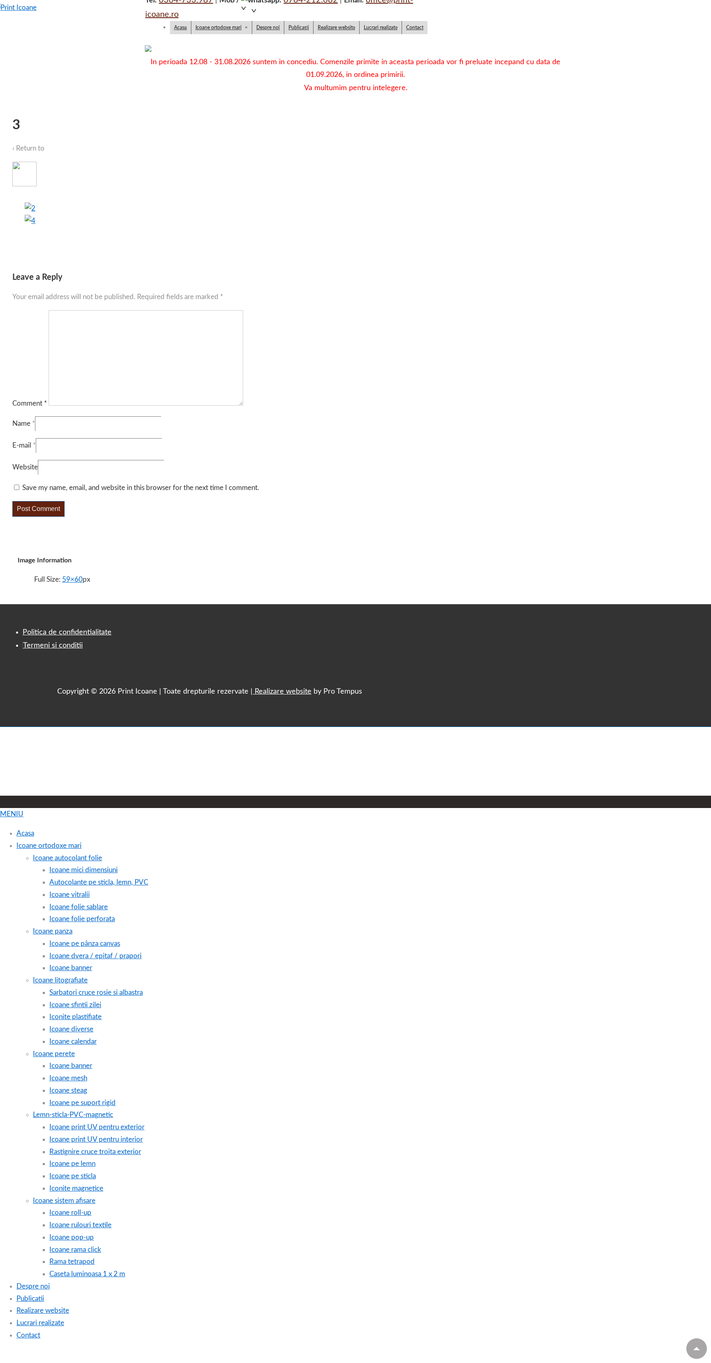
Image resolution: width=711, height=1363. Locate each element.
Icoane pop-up (71, 1237)
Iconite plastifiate (75, 1016)
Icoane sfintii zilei (75, 1004)
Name (21, 423)
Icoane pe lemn (72, 1163)
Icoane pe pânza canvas (84, 943)
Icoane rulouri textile (80, 1224)
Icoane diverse (71, 1029)
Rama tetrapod (72, 1261)
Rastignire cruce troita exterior (95, 1151)
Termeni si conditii (53, 645)
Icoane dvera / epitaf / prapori (95, 955)
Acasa (180, 27)
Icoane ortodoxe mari (218, 27)
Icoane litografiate (60, 980)
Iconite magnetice (76, 1188)
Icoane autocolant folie (67, 857)
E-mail (21, 445)
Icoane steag (68, 1090)
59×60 (72, 579)
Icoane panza (52, 931)
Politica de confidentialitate (67, 632)
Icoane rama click (75, 1249)
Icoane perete (54, 1053)
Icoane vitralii (69, 894)
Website (25, 467)
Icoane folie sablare (78, 906)
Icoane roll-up (70, 1212)
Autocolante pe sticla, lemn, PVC (98, 882)
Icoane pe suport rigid (82, 1102)
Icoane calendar (73, 1041)
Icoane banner (70, 967)
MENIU (11, 813)
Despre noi (268, 27)
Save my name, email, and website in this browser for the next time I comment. (140, 487)
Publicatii (298, 27)
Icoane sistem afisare (64, 1200)
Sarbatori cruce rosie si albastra (96, 992)
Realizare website (336, 27)
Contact (414, 27)
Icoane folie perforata (82, 918)
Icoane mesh (68, 1078)
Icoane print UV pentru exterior (96, 1127)
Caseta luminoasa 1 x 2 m (87, 1273)
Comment (29, 403)
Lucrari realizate (380, 27)
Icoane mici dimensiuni (83, 869)
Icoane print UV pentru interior (96, 1139)
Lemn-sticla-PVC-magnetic (73, 1114)
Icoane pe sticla (72, 1176)
